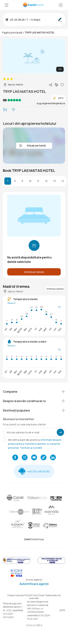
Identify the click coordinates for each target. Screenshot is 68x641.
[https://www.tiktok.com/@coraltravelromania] (43, 458)
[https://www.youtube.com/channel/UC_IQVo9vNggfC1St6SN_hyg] (34, 458)
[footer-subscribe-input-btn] (60, 432)
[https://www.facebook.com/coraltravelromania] (15, 458)
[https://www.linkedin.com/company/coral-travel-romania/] (53, 458)
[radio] (4, 79)
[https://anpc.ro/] (16, 563)
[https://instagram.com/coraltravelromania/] (25, 458)
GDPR (62, 610)
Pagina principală (12, 32)
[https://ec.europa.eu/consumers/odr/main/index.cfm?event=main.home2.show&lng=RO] (51, 563)
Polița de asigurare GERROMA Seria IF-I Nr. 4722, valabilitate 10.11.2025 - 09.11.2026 (13, 610)
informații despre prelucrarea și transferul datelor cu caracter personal (34, 443)
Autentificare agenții (34, 584)
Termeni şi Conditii (31, 447)
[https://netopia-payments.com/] (16, 576)
